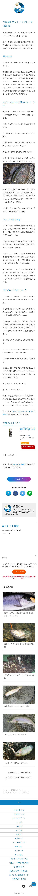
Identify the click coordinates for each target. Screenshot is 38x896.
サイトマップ (19, 814)
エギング (19, 826)
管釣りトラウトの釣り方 (19, 863)
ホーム (5, 790)
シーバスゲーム (19, 818)
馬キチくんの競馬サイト (19, 875)
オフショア (19, 851)
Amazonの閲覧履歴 (19, 464)
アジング (19, 834)
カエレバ (28, 435)
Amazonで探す (25, 443)
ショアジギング (19, 842)
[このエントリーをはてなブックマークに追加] (8, 493)
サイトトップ (19, 810)
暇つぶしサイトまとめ (19, 871)
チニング (19, 822)
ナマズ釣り (19, 855)
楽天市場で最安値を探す (27, 447)
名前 (4, 557)
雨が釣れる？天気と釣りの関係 (19, 772)
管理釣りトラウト (17, 790)
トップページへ (19, 479)
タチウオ (19, 830)
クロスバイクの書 (19, 879)
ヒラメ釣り (19, 846)
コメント (6, 533)
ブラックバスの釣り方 (19, 859)
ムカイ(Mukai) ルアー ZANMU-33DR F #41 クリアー (27, 429)
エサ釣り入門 (19, 867)
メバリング (19, 838)
